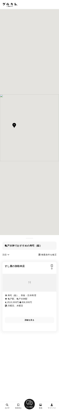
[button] (14, 125)
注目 (4, 254)
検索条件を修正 (49, 254)
